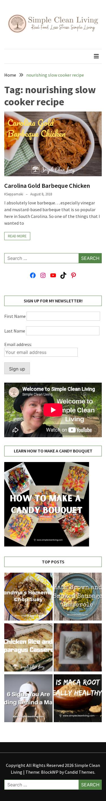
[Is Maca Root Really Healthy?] (78, 699)
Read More (17, 236)
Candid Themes (79, 772)
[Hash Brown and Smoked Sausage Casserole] (78, 597)
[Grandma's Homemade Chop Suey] (28, 597)
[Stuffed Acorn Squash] (78, 648)
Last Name (14, 331)
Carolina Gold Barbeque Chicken (47, 185)
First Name (15, 316)
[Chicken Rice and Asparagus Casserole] (28, 648)
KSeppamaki (13, 194)
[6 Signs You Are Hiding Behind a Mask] (28, 699)
